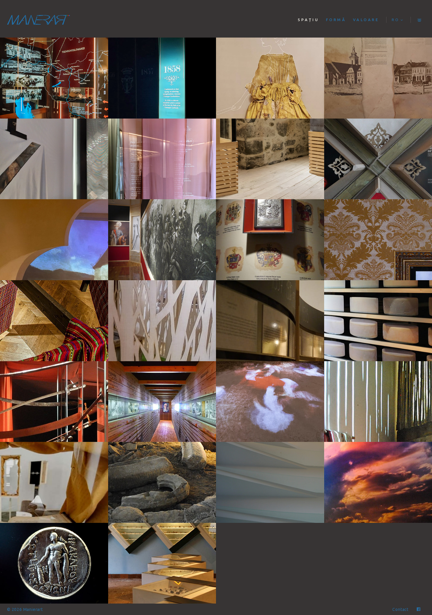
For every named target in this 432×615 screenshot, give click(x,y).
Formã (336, 20)
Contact (400, 609)
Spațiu (308, 20)
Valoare (366, 20)
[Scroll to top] (418, 581)
